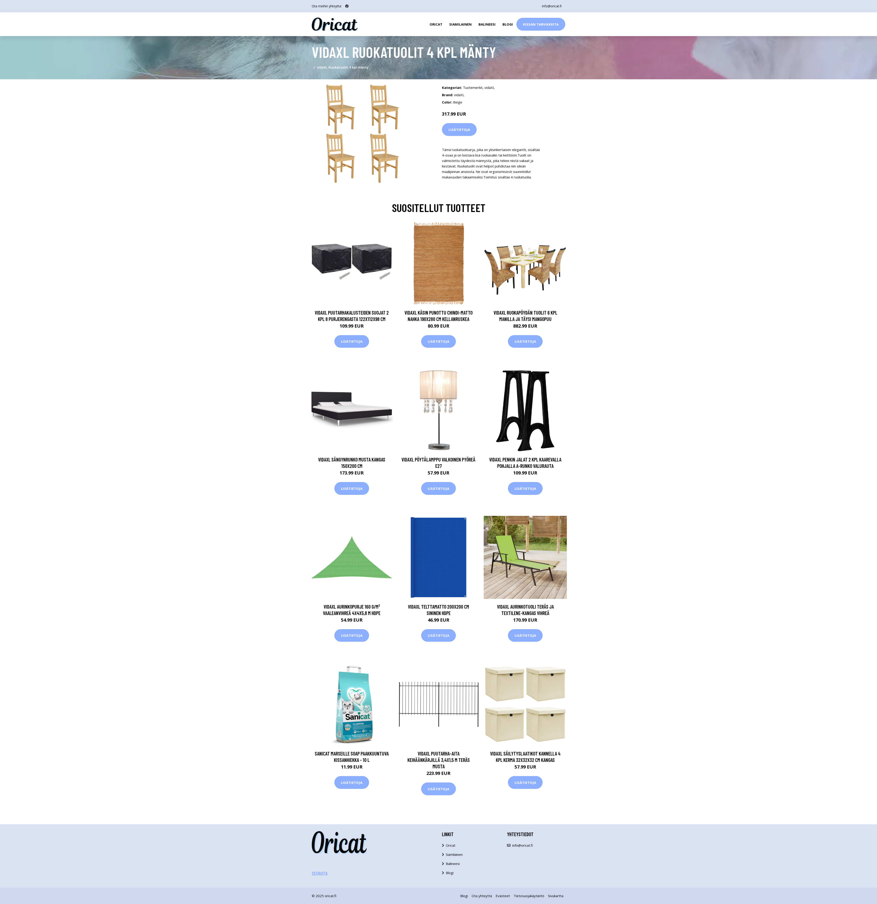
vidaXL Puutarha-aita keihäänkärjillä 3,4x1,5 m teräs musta (438, 759)
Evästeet (503, 895)
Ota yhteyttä (482, 895)
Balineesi (487, 24)
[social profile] (346, 6)
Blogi (507, 24)
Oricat (436, 24)
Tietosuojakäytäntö (529, 895)
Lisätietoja (459, 129)
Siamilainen (460, 24)
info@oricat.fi (552, 6)
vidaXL (489, 87)
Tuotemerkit (473, 87)
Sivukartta (555, 895)
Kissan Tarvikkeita (541, 24)
